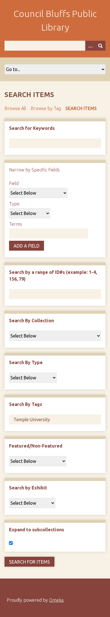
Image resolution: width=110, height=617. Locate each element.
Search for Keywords (32, 128)
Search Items (81, 108)
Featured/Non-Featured (35, 445)
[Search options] (90, 46)
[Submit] (100, 46)
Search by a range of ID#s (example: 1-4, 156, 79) (53, 275)
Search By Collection (31, 320)
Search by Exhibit (28, 487)
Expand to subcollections (36, 529)
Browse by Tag (46, 108)
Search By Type (26, 362)
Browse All (15, 108)
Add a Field (26, 245)
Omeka (56, 600)
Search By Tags (25, 404)
